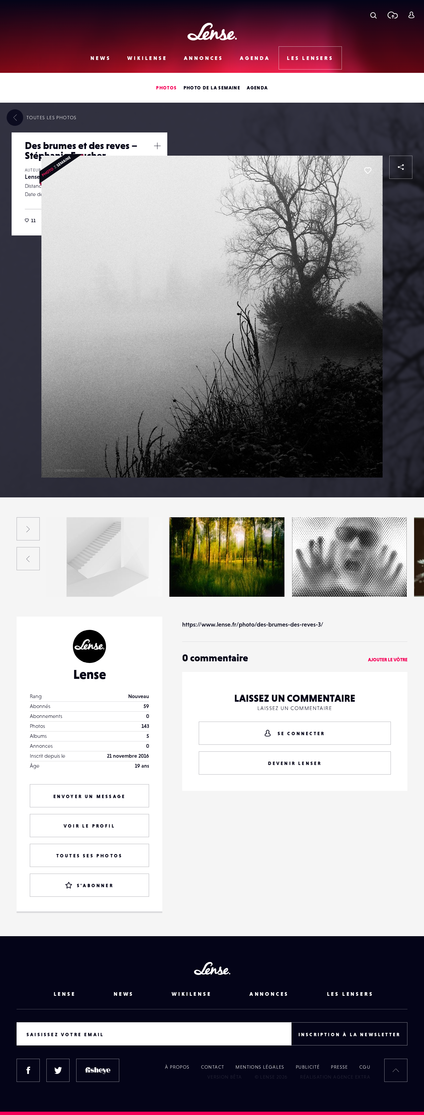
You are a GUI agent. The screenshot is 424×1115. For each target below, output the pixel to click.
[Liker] (367, 170)
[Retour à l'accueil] (212, 31)
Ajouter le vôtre (387, 659)
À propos (177, 1067)
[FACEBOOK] (28, 1070)
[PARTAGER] (400, 167)
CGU (364, 1067)
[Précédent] (28, 558)
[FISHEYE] (97, 1070)
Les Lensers (310, 58)
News (100, 58)
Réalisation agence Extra (335, 1077)
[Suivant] (28, 528)
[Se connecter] (411, 14)
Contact (213, 1067)
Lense (32, 176)
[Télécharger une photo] (392, 14)
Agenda (255, 58)
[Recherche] (373, 14)
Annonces (203, 58)
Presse (339, 1067)
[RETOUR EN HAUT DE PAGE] (395, 1070)
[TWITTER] (58, 1070)
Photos (166, 87)
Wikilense (147, 58)
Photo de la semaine (212, 87)
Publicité (308, 1067)
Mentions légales (260, 1067)
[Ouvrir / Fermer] (157, 146)
